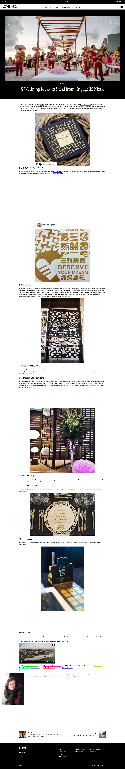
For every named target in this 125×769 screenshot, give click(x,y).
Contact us (92, 754)
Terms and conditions (94, 749)
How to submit (62, 751)
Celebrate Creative (101, 765)
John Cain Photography (49, 667)
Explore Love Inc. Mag (63, 756)
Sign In (106, 1)
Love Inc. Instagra (67, 667)
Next (96, 733)
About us (60, 749)
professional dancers (39, 383)
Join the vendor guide (79, 749)
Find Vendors (111, 7)
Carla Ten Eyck (98, 665)
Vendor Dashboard (78, 751)
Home (3, 12)
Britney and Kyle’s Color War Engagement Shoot (85, 735)
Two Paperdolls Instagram (31, 665)
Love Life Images (35, 667)
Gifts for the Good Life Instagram (52, 665)
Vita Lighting (32, 479)
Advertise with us (78, 754)
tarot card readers (29, 387)
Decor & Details (11, 12)
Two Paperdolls (57, 171)
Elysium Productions (62, 641)
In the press (61, 754)
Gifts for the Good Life (55, 294)
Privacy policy (92, 751)
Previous (30, 732)
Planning (6, 12)
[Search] (45, 756)
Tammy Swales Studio (25, 667)
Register (111, 1)
